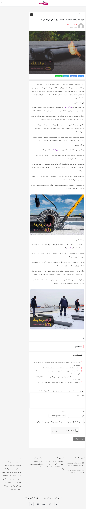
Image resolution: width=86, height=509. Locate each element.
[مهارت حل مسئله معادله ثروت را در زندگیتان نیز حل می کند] (57, 52)
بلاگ (41, 467)
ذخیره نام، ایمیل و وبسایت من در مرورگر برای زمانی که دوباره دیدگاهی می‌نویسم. (58, 422)
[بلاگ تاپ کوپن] (43, 3)
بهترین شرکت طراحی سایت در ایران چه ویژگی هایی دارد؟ (55, 462)
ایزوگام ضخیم (54, 150)
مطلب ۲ (81, 14)
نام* (84, 411)
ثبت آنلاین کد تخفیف (36, 464)
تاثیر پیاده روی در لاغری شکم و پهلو (55, 467)
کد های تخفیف (37, 461)
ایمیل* (63, 411)
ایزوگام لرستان (67, 107)
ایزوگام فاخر (69, 248)
